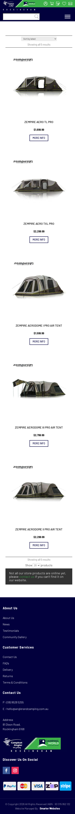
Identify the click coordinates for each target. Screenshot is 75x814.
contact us (26, 577)
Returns (8, 676)
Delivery (8, 669)
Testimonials (11, 630)
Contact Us (10, 657)
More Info (39, 137)
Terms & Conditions (15, 682)
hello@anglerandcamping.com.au (27, 708)
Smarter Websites (50, 808)
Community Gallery (15, 637)
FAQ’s (6, 663)
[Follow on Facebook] (6, 770)
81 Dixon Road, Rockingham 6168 (13, 727)
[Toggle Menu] (67, 16)
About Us (8, 618)
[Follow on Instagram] (15, 770)
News (6, 624)
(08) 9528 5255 (15, 702)
